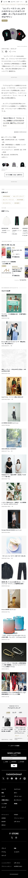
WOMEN (14, 761)
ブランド (4, 848)
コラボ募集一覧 (6, 263)
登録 (14, 765)
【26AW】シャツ (6, 230)
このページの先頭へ (15, 745)
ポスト (15, 792)
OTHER (22, 761)
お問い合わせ (17, 821)
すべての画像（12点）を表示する (14, 174)
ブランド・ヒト (23, 1)
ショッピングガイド (6, 862)
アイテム (4, 851)
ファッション (12, 4)
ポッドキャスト (18, 800)
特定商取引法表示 (18, 866)
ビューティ (13, 1)
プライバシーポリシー (19, 818)
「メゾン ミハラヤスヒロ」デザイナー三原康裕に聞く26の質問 (7, 729)
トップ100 (4, 803)
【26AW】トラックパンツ (16, 231)
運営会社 (4, 825)
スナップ (4, 807)
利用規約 (16, 814)
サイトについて (5, 814)
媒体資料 (4, 821)
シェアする (13, 51)
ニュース (5, 1)
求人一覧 (12, 244)
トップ (2, 4)
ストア (17, 1)
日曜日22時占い (5, 800)
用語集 (15, 803)
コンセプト (16, 851)
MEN (6, 761)
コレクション (17, 789)
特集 (9, 1)
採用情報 (4, 818)
